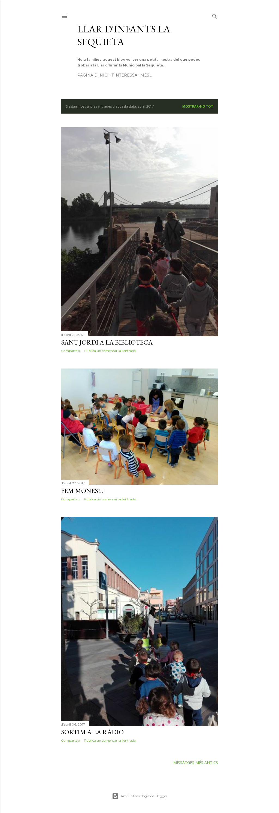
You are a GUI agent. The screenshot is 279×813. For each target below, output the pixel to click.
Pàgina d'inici (92, 75)
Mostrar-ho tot (197, 106)
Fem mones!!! (82, 490)
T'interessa (124, 75)
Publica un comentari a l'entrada (110, 351)
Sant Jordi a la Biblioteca (107, 342)
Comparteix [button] (70, 351)
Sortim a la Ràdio (92, 732)
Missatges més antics (195, 762)
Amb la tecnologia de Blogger (144, 796)
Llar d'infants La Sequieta (123, 35)
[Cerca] (214, 15)
